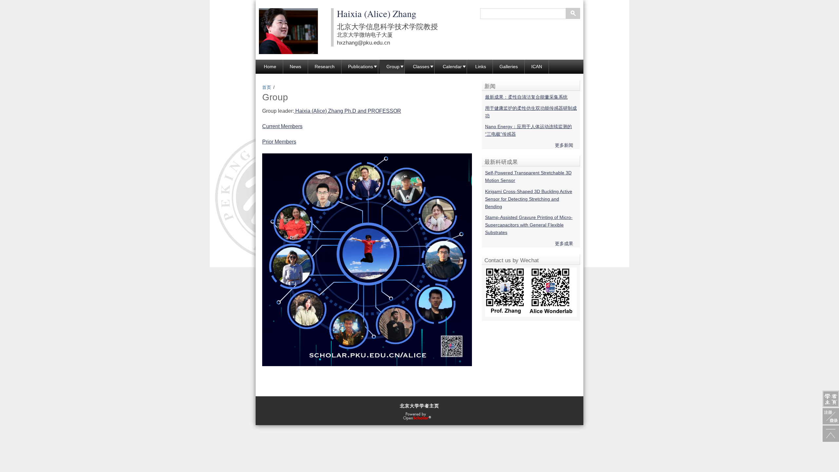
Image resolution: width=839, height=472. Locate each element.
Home (270, 66)
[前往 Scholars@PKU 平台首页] (831, 399)
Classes (421, 66)
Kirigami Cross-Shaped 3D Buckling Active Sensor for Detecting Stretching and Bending (528, 199)
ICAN (536, 66)
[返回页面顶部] (831, 433)
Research (325, 66)
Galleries (508, 66)
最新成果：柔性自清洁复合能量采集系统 (526, 97)
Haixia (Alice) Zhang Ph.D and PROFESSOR (347, 111)
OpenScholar (417, 416)
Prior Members (279, 142)
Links (480, 66)
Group (393, 66)
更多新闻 (564, 145)
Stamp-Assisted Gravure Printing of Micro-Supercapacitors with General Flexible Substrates (529, 225)
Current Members (282, 126)
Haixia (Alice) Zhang (376, 13)
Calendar (452, 66)
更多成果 (564, 243)
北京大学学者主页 (419, 405)
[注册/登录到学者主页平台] (831, 416)
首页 (267, 87)
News (295, 66)
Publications (360, 66)
